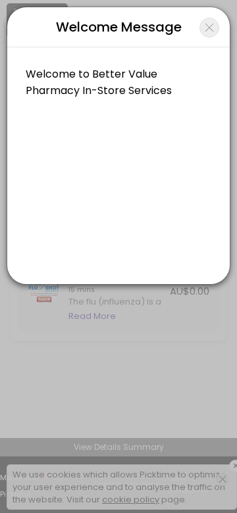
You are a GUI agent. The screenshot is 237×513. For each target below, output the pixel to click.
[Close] (209, 27)
